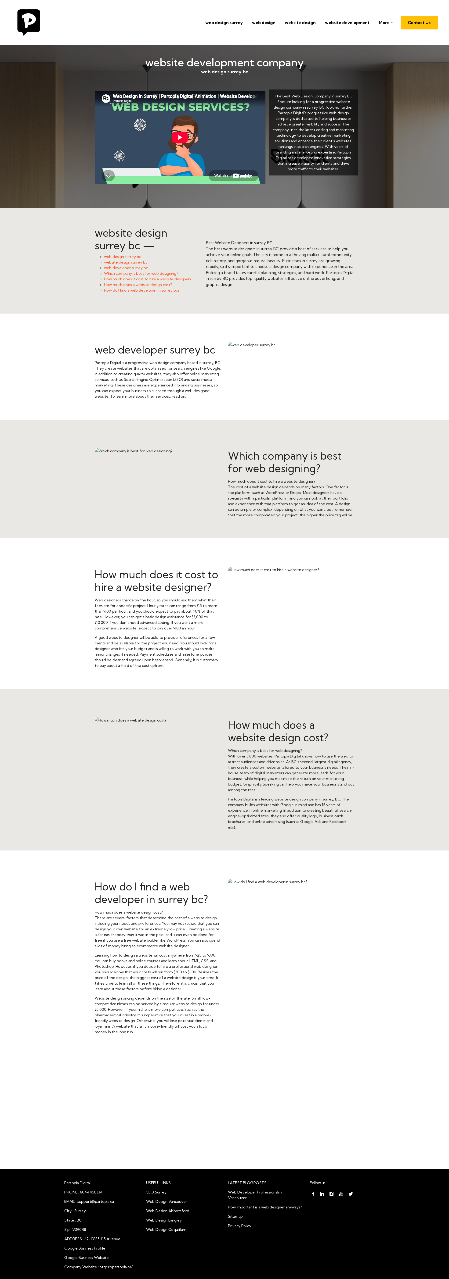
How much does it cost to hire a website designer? (148, 279)
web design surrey (224, 22)
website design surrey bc (125, 262)
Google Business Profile (84, 1248)
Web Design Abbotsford (167, 1210)
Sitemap (235, 1216)
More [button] (384, 22)
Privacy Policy (239, 1225)
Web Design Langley (164, 1220)
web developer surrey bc (126, 267)
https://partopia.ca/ (116, 1267)
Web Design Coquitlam (166, 1229)
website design (300, 22)
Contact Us (419, 22)
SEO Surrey (156, 1192)
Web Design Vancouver (166, 1201)
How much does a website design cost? (138, 284)
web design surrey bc (122, 256)
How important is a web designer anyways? (265, 1207)
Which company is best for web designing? (141, 273)
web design (263, 22)
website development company (224, 62)
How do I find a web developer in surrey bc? (142, 290)
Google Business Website (86, 1257)
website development (347, 22)
